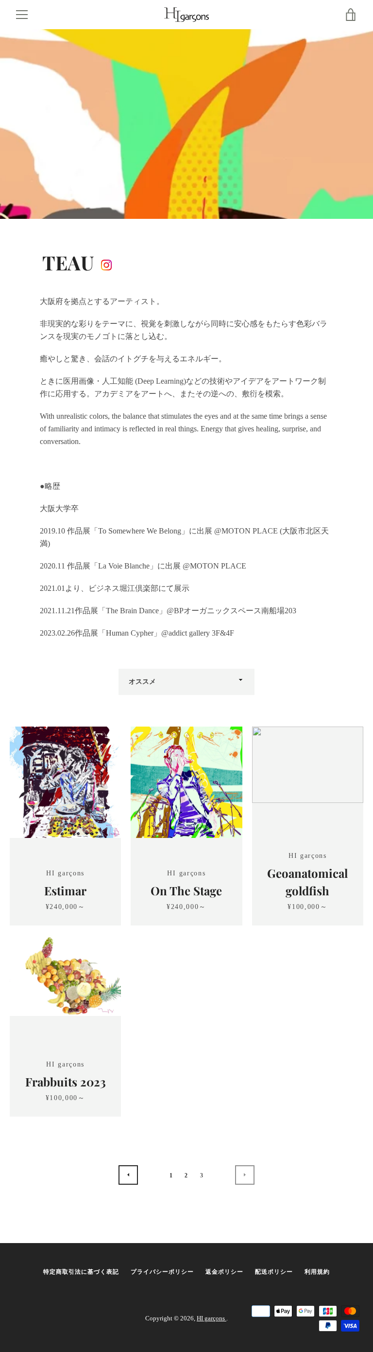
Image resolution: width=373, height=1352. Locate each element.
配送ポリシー (274, 1271)
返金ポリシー (224, 1271)
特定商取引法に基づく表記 (81, 1271)
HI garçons (211, 1318)
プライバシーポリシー (162, 1271)
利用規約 (317, 1271)
